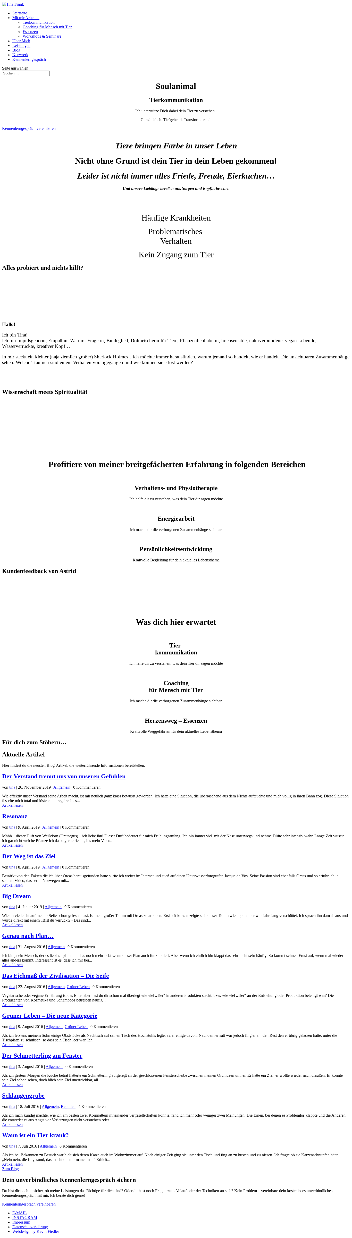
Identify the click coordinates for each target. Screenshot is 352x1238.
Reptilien (68, 1106)
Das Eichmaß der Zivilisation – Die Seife (55, 975)
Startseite (19, 13)
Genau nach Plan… (28, 935)
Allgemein (61, 787)
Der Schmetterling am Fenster (42, 1055)
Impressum (21, 1222)
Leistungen (21, 45)
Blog (16, 50)
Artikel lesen (12, 805)
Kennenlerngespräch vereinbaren (29, 128)
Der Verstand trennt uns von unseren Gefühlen (63, 776)
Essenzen (30, 31)
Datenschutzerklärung (30, 1227)
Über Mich (21, 41)
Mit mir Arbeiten (25, 17)
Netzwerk (20, 55)
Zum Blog (10, 1169)
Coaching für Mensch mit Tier (47, 27)
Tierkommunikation (39, 22)
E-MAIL (19, 1213)
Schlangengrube (23, 1095)
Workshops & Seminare (42, 36)
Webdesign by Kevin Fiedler (35, 1231)
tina (12, 787)
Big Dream (16, 896)
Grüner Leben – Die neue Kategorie (49, 1015)
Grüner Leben (78, 986)
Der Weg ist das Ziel (29, 856)
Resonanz (14, 816)
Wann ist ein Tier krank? (35, 1135)
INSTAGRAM (24, 1217)
